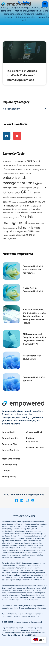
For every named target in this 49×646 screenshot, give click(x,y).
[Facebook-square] (16, 500)
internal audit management (21, 197)
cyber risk (17, 173)
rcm (16, 212)
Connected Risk (8, 173)
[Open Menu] (45, 4)
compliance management (33, 169)
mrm (27, 205)
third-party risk (25, 227)
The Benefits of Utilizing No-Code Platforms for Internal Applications (22, 75)
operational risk (35, 206)
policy (31, 209)
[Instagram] (27, 500)
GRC (25, 191)
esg (35, 183)
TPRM (31, 231)
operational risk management (14, 209)
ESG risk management (25, 188)
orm (26, 209)
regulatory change (26, 212)
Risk (22, 216)
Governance (14, 192)
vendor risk (17, 235)
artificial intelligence (17, 161)
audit (30, 161)
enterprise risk (26, 173)
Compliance (11, 169)
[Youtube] (17, 136)
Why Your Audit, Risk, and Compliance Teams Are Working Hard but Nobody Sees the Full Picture (34, 316)
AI (3, 161)
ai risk (7, 161)
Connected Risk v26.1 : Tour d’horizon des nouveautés (34, 269)
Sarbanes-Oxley (33, 223)
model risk (31, 201)
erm (28, 182)
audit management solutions (29, 165)
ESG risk (13, 187)
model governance (18, 202)
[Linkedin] (6, 136)
